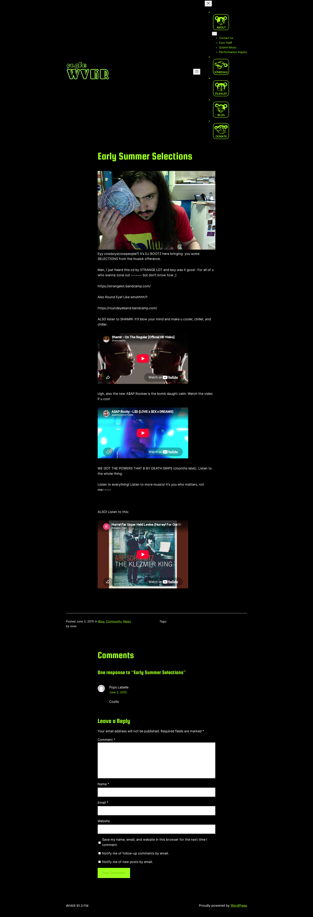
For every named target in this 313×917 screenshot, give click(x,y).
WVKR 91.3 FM (77, 906)
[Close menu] (208, 4)
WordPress (239, 905)
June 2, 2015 (118, 692)
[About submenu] (214, 34)
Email (103, 802)
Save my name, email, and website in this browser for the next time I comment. (154, 842)
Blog (101, 621)
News (127, 621)
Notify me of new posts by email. (127, 862)
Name (103, 784)
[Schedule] (221, 67)
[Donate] (221, 131)
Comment (106, 740)
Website (104, 821)
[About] (221, 22)
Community (114, 621)
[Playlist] (221, 88)
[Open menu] (196, 72)
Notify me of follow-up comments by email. (135, 853)
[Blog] (221, 110)
